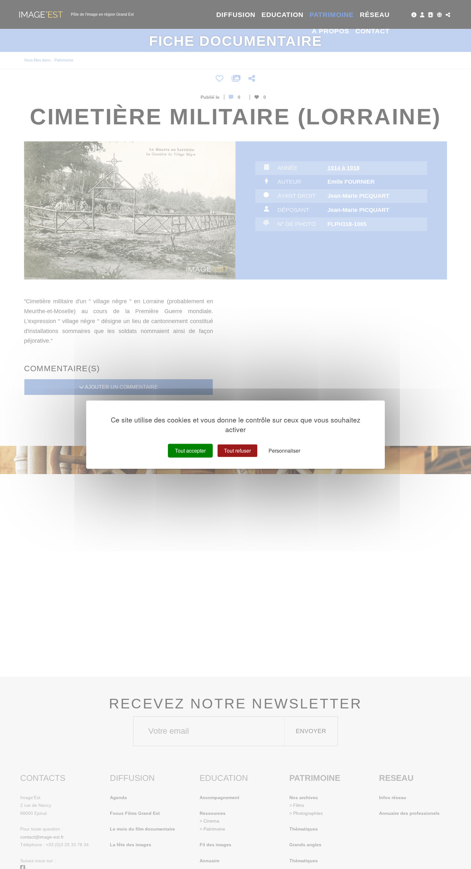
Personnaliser (284, 450)
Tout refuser (237, 450)
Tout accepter (190, 450)
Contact (372, 31)
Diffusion (236, 14)
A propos (330, 31)
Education (282, 14)
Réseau (375, 14)
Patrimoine (332, 14)
